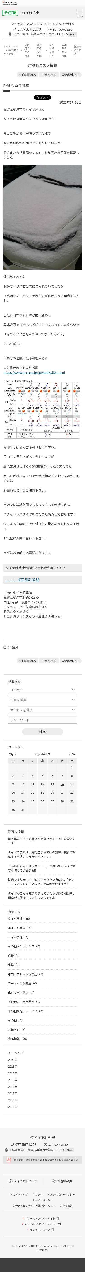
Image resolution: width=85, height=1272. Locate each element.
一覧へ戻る (49, 75)
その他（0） (16, 1020)
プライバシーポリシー (62, 1194)
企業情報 (68, 1205)
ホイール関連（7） (20, 928)
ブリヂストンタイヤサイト (40, 1218)
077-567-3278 (29, 29)
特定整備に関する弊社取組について (35, 1205)
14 (62, 784)
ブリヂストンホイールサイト (40, 1224)
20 (52, 792)
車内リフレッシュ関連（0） (26, 974)
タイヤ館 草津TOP (51, 50)
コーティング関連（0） (23, 983)
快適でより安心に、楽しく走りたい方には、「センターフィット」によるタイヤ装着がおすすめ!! (41, 881)
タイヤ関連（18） (20, 918)
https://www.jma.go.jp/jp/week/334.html (34, 372)
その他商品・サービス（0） (26, 1011)
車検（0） (14, 965)
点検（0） (14, 955)
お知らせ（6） (17, 1029)
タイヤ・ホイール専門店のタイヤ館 (10, 50)
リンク (39, 1194)
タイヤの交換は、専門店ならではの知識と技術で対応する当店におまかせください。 (42, 854)
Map (72, 34)
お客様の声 (64, 1181)
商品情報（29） (18, 1038)
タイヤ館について (25, 1181)
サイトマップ (20, 1194)
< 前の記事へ (27, 75)
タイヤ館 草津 (29, 12)
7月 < (12, 754)
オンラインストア (40, 1229)
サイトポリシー (44, 1200)
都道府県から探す (26, 50)
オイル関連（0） (19, 937)
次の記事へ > (70, 75)
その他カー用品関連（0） (25, 1002)
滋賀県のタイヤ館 (39, 50)
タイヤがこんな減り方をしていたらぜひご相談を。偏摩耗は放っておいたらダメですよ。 (42, 895)
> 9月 (72, 754)
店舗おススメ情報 (64, 50)
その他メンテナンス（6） (25, 946)
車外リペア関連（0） (22, 992)
